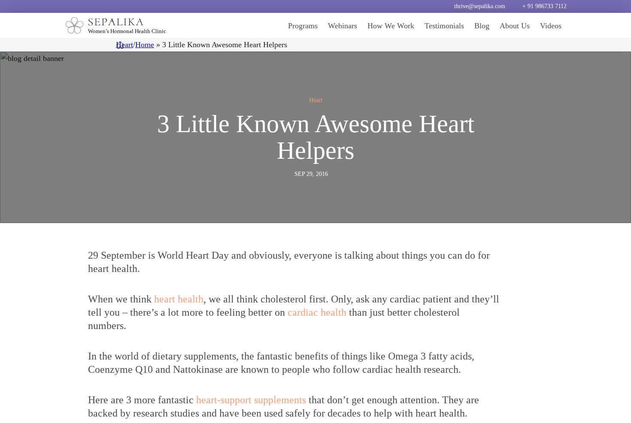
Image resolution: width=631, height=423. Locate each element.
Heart (124, 44)
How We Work (390, 25)
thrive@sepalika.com (479, 6)
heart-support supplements (251, 399)
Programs (303, 25)
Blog (481, 25)
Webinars (342, 25)
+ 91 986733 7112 (544, 6)
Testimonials (444, 25)
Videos (550, 25)
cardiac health (317, 312)
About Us (515, 25)
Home (144, 44)
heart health (178, 299)
